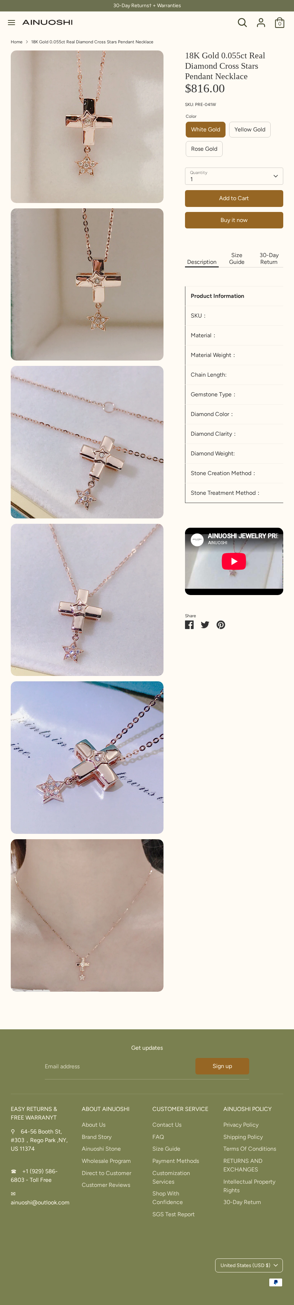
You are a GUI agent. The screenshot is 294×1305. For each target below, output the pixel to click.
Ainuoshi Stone (101, 1148)
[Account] (261, 19)
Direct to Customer (106, 1173)
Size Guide (237, 258)
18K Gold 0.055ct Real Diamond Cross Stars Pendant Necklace (92, 41)
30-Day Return (269, 258)
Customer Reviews (106, 1184)
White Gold (205, 129)
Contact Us (166, 1124)
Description (202, 261)
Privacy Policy (241, 1124)
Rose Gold (204, 148)
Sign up (222, 1066)
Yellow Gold (249, 129)
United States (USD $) (245, 1265)
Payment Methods (175, 1160)
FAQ (158, 1137)
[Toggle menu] (11, 22)
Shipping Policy (243, 1137)
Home (17, 41)
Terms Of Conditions (249, 1148)
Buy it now (234, 220)
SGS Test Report (173, 1214)
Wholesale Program (106, 1160)
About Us (93, 1124)
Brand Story (97, 1137)
